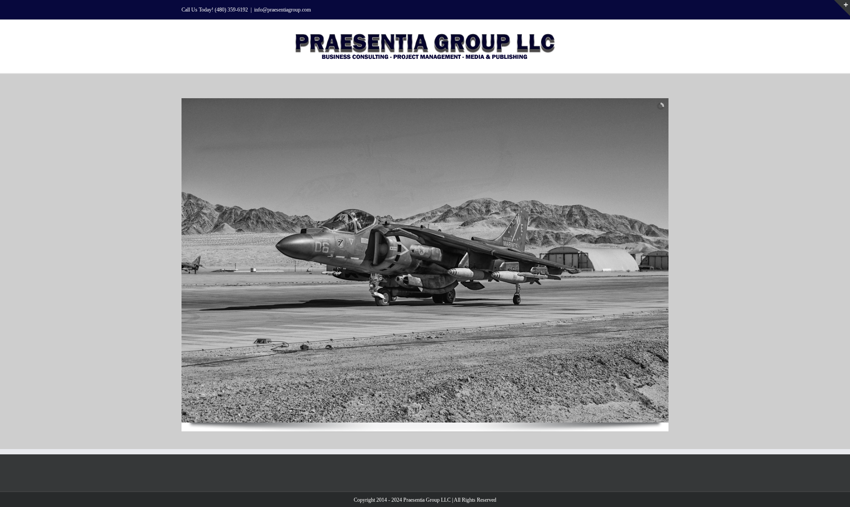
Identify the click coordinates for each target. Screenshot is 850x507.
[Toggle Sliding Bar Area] (842, 8)
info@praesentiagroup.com (282, 10)
